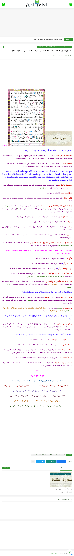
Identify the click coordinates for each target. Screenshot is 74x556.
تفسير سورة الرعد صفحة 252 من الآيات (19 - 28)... (48, 39)
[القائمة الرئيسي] (70, 4)
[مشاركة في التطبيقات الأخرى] (33, 461)
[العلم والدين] (37, 4)
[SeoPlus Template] (71, 553)
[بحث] (3, 4)
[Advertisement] (37, 22)
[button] (61, 461)
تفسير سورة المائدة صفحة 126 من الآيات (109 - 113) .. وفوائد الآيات (54, 47)
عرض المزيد (6, 468)
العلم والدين (54, 553)
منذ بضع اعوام (68, 488)
